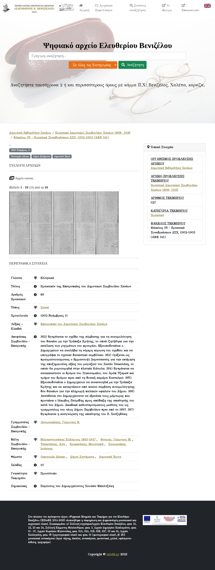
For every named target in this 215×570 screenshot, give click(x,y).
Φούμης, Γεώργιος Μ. (115, 439)
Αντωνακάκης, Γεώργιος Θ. (60, 422)
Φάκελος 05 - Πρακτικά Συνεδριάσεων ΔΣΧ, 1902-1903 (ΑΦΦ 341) (61, 137)
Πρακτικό (157, 215)
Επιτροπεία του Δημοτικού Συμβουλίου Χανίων (74, 324)
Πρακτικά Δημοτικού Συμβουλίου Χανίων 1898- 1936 (92, 133)
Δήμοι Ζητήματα (82, 457)
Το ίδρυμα (167, 8)
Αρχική (84, 10)
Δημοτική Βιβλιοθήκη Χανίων (30, 133)
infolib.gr (113, 554)
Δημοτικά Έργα (110, 457)
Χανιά (45, 307)
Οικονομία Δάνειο (53, 457)
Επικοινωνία (190, 10)
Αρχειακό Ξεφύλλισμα (104, 8)
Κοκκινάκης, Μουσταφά (87, 444)
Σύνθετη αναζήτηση (138, 8)
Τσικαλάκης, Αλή (53, 444)
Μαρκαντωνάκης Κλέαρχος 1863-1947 (68, 439)
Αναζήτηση (134, 65)
